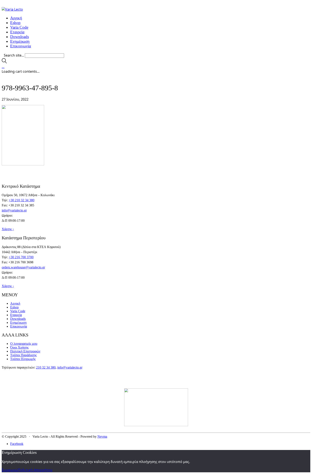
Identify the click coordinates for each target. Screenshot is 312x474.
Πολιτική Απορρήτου (35, 470)
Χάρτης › (8, 229)
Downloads (18, 319)
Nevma (102, 436)
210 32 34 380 (46, 367)
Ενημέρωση (18, 322)
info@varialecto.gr (14, 210)
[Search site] (4, 62)
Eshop (14, 307)
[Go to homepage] (12, 9)
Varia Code (17, 311)
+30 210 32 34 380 (21, 200)
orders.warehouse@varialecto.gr (23, 267)
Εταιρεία (16, 315)
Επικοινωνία (18, 326)
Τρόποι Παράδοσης (23, 355)
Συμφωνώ (10, 470)
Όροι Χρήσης (19, 347)
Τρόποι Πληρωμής (23, 359)
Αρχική (15, 303)
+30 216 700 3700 (21, 257)
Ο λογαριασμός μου (23, 343)
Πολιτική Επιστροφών (25, 351)
